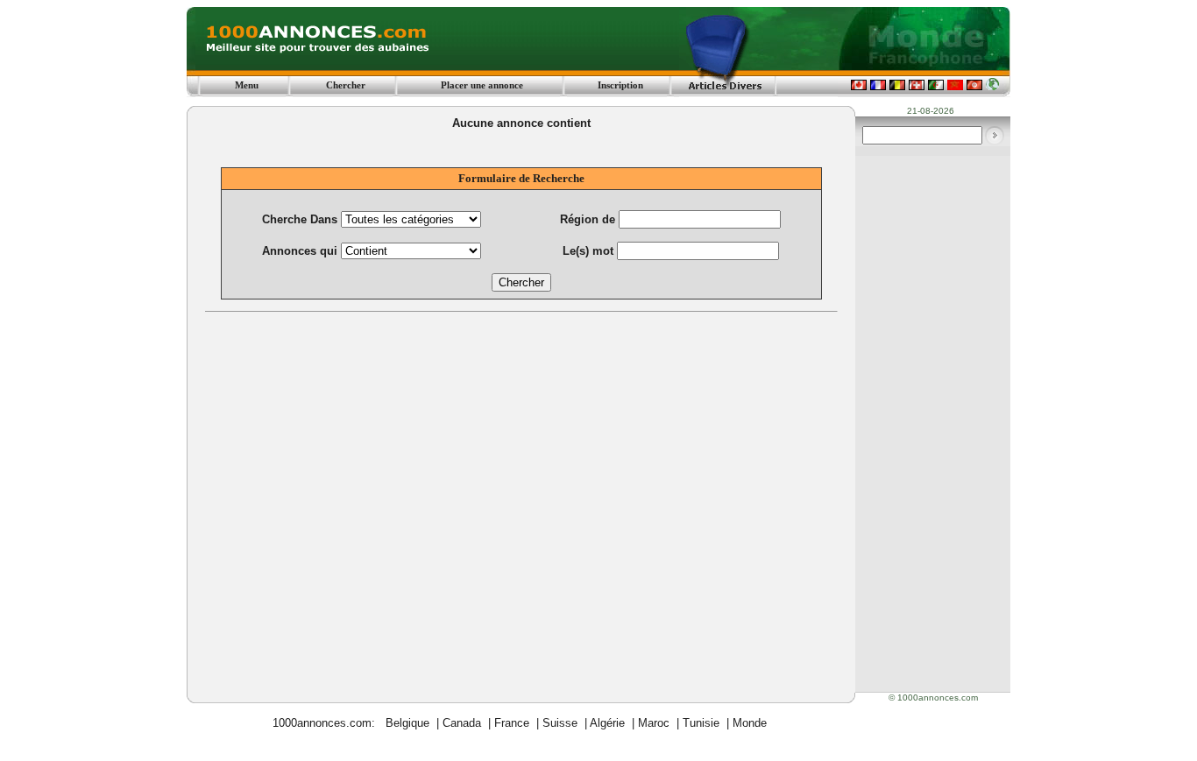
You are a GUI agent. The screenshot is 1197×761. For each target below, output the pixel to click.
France (511, 722)
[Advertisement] (521, 453)
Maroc (653, 722)
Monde (750, 722)
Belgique (407, 722)
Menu (247, 85)
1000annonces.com (322, 722)
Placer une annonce (482, 85)
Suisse (559, 722)
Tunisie (701, 722)
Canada (462, 722)
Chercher (345, 85)
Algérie (607, 722)
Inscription (620, 85)
